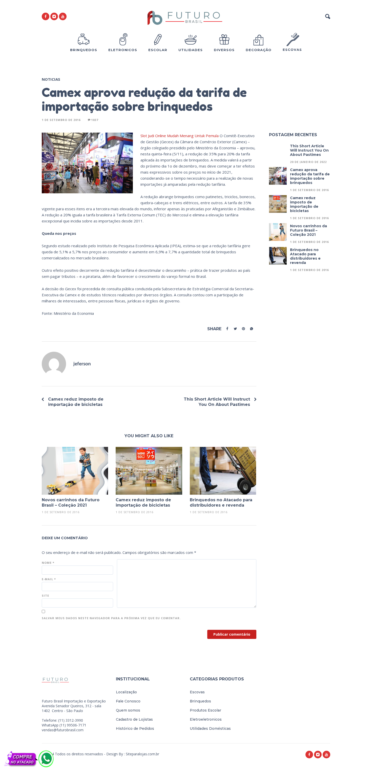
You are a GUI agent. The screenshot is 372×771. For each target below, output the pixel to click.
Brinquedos (200, 701)
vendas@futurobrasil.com (63, 729)
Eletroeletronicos (206, 719)
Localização (126, 692)
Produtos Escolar (205, 710)
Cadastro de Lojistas (134, 719)
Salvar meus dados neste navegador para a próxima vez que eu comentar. (111, 618)
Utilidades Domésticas (210, 728)
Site (45, 595)
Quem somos (128, 710)
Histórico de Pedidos (135, 728)
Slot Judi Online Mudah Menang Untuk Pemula (179, 135)
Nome (48, 563)
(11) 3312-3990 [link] (70, 720)
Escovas (197, 692)
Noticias (51, 79)
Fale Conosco (128, 701)
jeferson (82, 364)
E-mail (49, 579)
